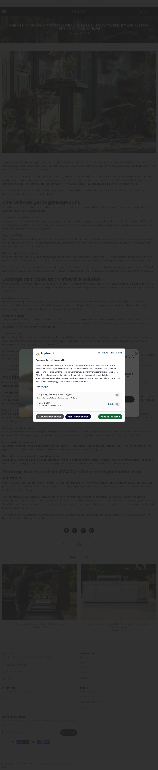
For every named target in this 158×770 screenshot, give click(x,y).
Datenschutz (116, 353)
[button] (117, 395)
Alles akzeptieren (110, 416)
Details (111, 404)
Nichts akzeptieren (78, 416)
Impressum (103, 353)
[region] (79, 385)
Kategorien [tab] (43, 387)
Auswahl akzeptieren (50, 416)
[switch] (118, 395)
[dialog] (79, 385)
